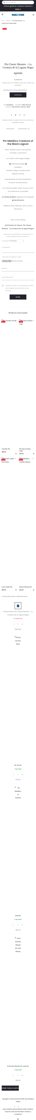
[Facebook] (14, 1106)
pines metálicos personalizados (12, 1109)
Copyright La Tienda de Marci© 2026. (13, 1099)
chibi (13, 107)
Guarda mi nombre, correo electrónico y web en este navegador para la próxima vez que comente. (19, 288)
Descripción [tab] (10, 129)
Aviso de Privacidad (17, 1111)
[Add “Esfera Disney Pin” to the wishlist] (33, 458)
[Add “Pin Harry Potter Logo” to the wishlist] (33, 320)
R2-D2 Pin (18, 765)
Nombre (4, 268)
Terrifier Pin (6, 449)
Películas (8, 20)
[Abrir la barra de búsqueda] (18, 1119)
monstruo (18, 107)
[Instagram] (18, 1106)
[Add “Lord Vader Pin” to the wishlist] (15, 458)
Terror (24, 105)
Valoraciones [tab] (23, 129)
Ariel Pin (18, 916)
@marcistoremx (18, 200)
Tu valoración (6, 247)
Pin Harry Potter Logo (25, 450)
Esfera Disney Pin (25, 587)
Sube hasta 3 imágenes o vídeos (11, 257)
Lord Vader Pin (7, 587)
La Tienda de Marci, (9, 197)
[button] (15, 453)
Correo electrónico (8, 277)
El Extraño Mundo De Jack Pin (18, 1066)
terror (28, 107)
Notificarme (18, 95)
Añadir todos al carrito (10, 1088)
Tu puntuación (6, 241)
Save (5, 28)
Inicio (3, 20)
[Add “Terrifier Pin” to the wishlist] (15, 320)
